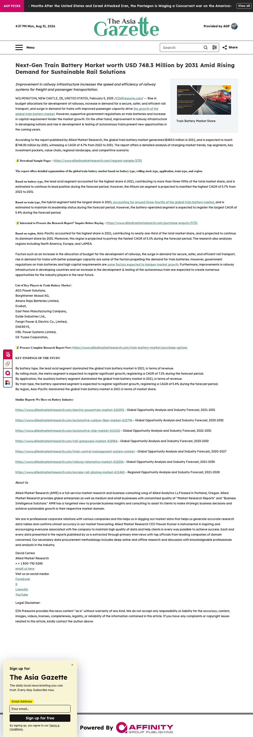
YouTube (21, 594)
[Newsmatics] (8, 382)
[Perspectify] (8, 363)
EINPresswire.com (129, 98)
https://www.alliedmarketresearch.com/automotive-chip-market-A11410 (67, 430)
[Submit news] (8, 354)
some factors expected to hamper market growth (142, 264)
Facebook (22, 579)
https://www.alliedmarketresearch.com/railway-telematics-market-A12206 (69, 462)
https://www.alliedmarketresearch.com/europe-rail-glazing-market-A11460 (70, 472)
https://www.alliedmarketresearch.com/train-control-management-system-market (75, 451)
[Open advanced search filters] (214, 47)
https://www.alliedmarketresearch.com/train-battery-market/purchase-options (129, 347)
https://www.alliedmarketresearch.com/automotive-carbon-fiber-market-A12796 (73, 420)
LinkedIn (21, 589)
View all (244, 6)
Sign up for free (40, 718)
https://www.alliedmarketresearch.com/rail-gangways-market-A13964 (66, 441)
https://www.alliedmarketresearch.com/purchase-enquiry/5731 (151, 223)
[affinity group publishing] (8, 373)
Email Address (21, 701)
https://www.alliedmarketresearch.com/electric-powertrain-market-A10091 (69, 410)
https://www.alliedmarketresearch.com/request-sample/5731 (98, 160)
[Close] (72, 665)
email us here (24, 568)
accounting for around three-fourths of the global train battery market (163, 202)
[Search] (205, 47)
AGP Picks (12, 6)
